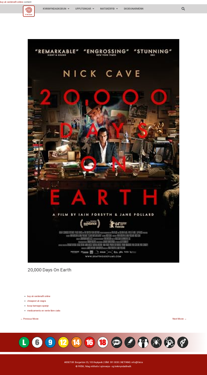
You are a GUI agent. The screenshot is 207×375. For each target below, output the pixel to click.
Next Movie (180, 318)
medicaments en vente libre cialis (43, 310)
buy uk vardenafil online (11, 2)
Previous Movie (29, 318)
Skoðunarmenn (133, 8)
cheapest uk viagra (36, 301)
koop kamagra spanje (38, 305)
